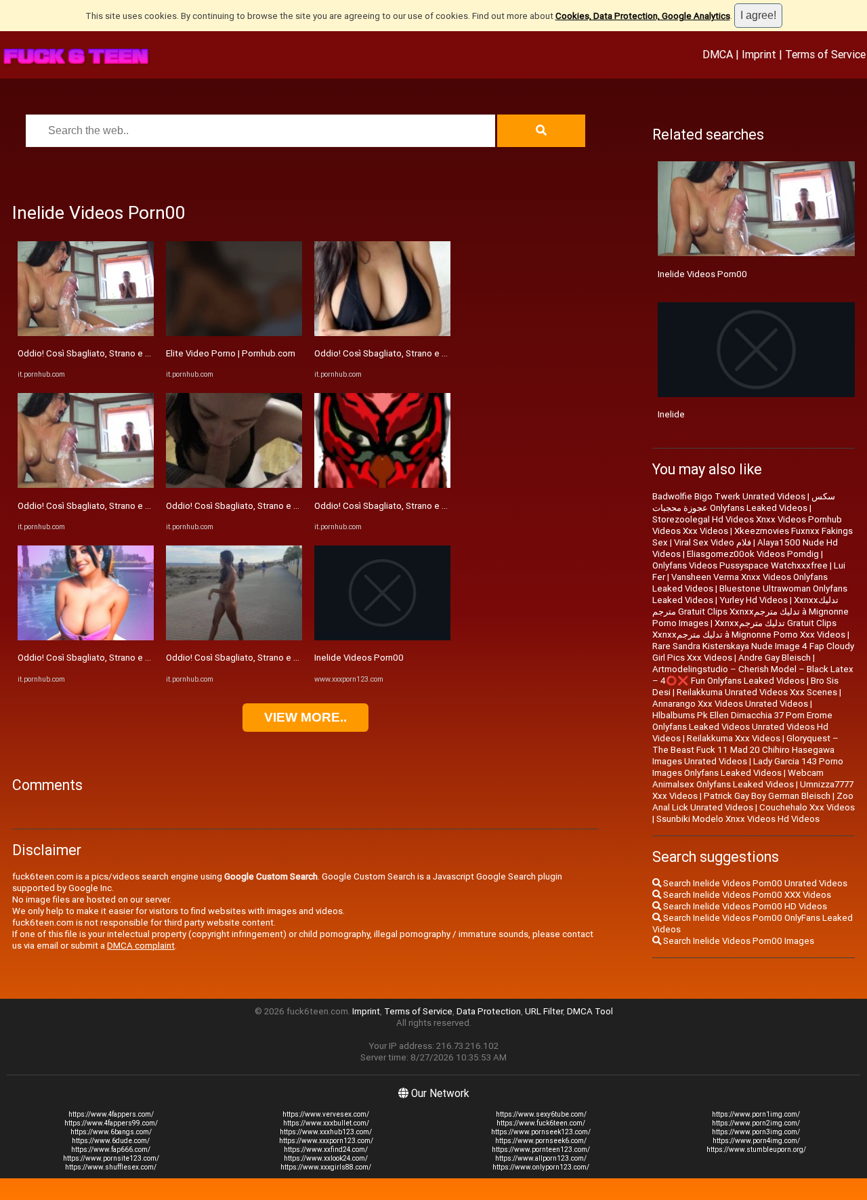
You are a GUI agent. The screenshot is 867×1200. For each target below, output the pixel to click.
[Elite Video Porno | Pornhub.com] (234, 333)
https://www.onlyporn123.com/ (540, 1167)
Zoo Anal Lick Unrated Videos (752, 801)
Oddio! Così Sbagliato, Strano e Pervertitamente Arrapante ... (139, 353)
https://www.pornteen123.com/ (541, 1149)
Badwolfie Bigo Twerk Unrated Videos (728, 496)
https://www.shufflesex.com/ (110, 1167)
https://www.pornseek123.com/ (541, 1131)
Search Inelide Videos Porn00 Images (737, 941)
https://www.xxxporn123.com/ (326, 1140)
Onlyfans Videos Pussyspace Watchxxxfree (740, 565)
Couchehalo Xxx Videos (807, 807)
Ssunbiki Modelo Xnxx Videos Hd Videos (738, 819)
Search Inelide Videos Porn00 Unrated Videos (754, 883)
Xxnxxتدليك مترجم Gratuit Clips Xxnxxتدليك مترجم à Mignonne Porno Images (750, 611)
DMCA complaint (141, 945)
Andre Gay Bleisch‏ (774, 657)
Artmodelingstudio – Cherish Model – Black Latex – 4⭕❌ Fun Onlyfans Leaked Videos (752, 674)
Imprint (759, 54)
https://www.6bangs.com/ (111, 1131)
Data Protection (489, 1011)
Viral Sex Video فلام (712, 542)
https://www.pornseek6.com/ (541, 1140)
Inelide (671, 414)
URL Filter (544, 1011)
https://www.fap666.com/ (110, 1149)
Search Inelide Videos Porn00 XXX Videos (746, 895)
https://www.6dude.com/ (111, 1140)
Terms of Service (825, 54)
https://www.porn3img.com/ (756, 1131)
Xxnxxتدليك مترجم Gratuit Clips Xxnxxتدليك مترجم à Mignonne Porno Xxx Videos (748, 628)
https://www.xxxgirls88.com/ (325, 1167)
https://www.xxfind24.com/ (326, 1149)
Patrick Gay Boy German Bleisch (767, 796)
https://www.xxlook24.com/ (326, 1158)
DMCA (717, 54)
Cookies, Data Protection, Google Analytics (642, 16)
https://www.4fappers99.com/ (111, 1123)
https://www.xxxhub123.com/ (326, 1131)
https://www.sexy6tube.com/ (541, 1114)
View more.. (305, 717)
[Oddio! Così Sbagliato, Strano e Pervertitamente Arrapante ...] (86, 333)
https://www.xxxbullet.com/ (326, 1123)
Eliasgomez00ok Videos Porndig (753, 554)
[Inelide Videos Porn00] (382, 637)
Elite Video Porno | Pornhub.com (230, 353)
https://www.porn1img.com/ (756, 1114)
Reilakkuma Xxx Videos (733, 738)
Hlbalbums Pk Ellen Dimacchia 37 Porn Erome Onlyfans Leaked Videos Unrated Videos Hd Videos (742, 726)
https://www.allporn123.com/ (541, 1158)
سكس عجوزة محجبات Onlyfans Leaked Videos (743, 502)
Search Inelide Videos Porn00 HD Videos (744, 906)
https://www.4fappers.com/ (111, 1114)
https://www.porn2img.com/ (756, 1123)
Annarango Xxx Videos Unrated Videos (730, 703)
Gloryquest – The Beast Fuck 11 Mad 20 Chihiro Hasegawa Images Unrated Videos (745, 749)
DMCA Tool (590, 1011)
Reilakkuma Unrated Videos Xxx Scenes (757, 692)
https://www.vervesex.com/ (325, 1114)
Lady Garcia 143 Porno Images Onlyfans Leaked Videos (747, 767)
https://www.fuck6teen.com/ (540, 1123)
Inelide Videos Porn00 (359, 657)
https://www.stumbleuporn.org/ (756, 1149)
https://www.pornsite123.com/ (111, 1158)
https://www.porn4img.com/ (756, 1140)
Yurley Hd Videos (753, 600)
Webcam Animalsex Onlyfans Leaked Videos (738, 778)
